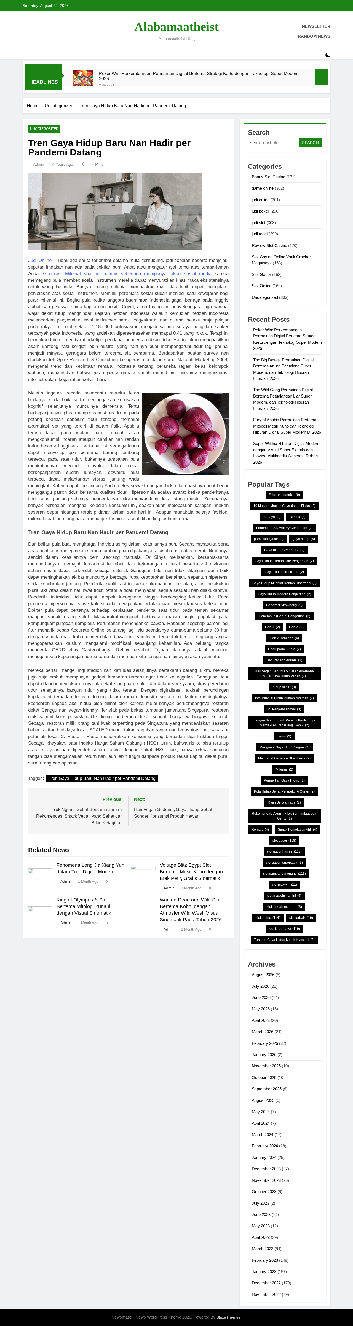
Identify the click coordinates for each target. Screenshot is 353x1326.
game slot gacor (269, 539)
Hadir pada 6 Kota (284, 649)
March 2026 (262, 1031)
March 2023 (262, 1248)
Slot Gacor (261, 274)
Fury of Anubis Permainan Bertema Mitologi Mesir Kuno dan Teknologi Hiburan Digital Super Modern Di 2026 (287, 425)
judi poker (260, 211)
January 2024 (264, 1157)
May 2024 (261, 1111)
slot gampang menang (284, 874)
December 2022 (266, 1283)
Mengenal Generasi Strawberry (284, 758)
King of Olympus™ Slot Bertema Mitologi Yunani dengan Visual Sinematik (84, 906)
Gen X (272, 627)
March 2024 (262, 1134)
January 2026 (264, 1054)
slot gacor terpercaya (284, 863)
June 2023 (261, 1214)
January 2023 (264, 1271)
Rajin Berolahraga (284, 802)
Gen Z (296, 627)
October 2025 (264, 1077)
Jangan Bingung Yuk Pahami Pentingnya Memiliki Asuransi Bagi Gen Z (284, 722)
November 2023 (266, 1180)
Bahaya (271, 517)
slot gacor (284, 840)
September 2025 (267, 1088)
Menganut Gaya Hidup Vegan (284, 747)
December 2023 (266, 1168)
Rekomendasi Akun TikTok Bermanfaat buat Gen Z (284, 816)
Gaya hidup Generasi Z (284, 550)
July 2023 (260, 1203)
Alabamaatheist (176, 27)
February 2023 (265, 1260)
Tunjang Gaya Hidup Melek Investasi (284, 940)
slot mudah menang (284, 907)
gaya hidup (304, 539)
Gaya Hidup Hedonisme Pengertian (284, 561)
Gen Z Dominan (284, 638)
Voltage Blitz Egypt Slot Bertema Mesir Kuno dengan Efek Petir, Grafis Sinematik (191, 871)
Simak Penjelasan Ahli (297, 829)
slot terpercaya (284, 929)
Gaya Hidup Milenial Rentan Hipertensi (284, 583)
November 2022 (266, 1294)
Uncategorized (44, 129)
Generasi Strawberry (284, 605)
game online (263, 188)
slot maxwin (284, 885)
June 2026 (261, 997)
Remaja (260, 829)
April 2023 (261, 1237)
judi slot (258, 222)
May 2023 (261, 1225)
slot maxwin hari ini (284, 896)
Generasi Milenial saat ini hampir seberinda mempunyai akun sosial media (127, 273)
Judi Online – (42, 260)
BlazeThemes (228, 1317)
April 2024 (261, 1123)
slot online (268, 918)
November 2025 (266, 1066)
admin (38, 164)
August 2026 (263, 974)
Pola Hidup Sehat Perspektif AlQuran (284, 791)
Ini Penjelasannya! (284, 709)
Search (310, 142)
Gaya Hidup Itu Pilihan (284, 572)
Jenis (284, 736)
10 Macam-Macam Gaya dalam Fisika (284, 506)
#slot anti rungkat (284, 495)
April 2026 (261, 1020)
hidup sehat (284, 687)
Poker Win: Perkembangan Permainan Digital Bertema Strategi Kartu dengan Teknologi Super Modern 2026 (199, 76)
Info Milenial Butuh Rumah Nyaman (284, 698)
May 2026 (261, 1008)
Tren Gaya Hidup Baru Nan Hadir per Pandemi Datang (102, 778)
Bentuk (298, 517)
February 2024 (265, 1146)
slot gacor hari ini (284, 851)
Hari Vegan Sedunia (284, 660)
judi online (260, 199)
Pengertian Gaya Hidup (284, 780)
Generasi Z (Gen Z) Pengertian (284, 616)
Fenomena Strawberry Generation (284, 528)
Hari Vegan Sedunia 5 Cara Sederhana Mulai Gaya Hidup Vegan (284, 673)
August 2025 (263, 1100)
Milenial (284, 769)
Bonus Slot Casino (268, 177)
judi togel (260, 234)
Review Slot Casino (269, 245)
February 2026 (265, 1043)
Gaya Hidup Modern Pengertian (284, 594)
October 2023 (264, 1191)
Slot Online (261, 285)
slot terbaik (301, 918)
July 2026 (260, 986)
